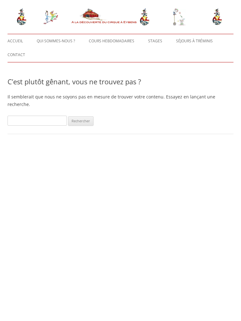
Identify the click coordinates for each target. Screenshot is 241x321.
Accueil (15, 41)
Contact (16, 54)
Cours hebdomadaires (111, 41)
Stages (155, 41)
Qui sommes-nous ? (56, 41)
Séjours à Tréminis (194, 41)
